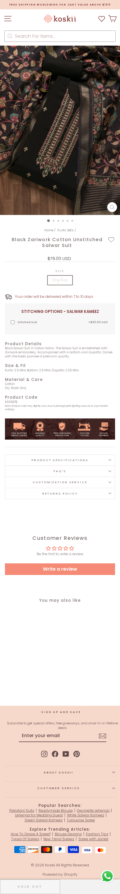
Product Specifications (59, 460)
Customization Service (60, 482)
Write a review (60, 569)
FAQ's (60, 471)
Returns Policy (59, 493)
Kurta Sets (66, 230)
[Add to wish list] (102, 18)
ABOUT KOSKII (58, 772)
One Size (60, 279)
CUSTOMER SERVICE (58, 788)
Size (60, 271)
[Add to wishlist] (111, 240)
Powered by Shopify (60, 874)
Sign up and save (61, 712)
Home (48, 230)
